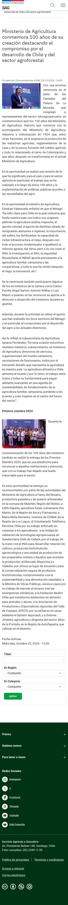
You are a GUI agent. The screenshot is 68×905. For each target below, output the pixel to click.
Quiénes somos (11, 745)
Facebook (14, 797)
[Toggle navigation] (52, 5)
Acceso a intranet (13, 868)
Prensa (6, 734)
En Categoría (12, 681)
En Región (10, 667)
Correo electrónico (13, 875)
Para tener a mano (13, 757)
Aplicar (13, 696)
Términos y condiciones (49, 859)
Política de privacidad (15, 859)
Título (7, 654)
